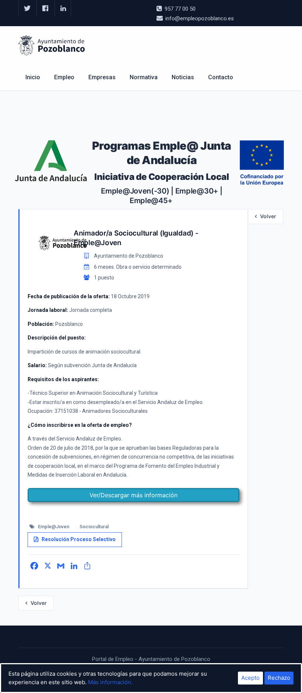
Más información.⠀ (112, 682)
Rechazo (279, 677)
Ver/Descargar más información (133, 495)
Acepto (250, 677)
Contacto (220, 77)
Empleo (64, 77)
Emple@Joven (53, 526)
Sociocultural (94, 526)
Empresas (102, 77)
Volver (268, 216)
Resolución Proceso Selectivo (79, 539)
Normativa (144, 77)
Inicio (32, 77)
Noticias (183, 77)
